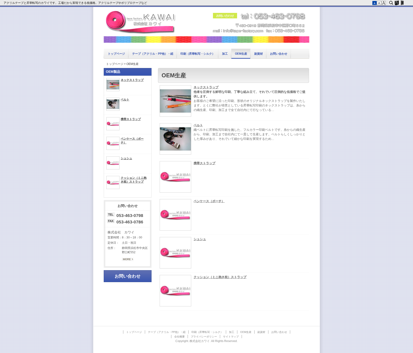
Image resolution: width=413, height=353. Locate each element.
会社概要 (179, 336)
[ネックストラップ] (175, 115)
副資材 (258, 53)
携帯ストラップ (204, 163)
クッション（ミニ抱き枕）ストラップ (220, 277)
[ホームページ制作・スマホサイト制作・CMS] (396, 3)
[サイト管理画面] (402, 3)
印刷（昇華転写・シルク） (197, 53)
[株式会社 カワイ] (206, 41)
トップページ (116, 53)
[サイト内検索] (391, 3)
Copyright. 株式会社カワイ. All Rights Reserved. (206, 341)
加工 (225, 53)
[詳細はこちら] (128, 260)
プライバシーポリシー (204, 336)
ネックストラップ (206, 87)
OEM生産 (241, 53)
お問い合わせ (278, 53)
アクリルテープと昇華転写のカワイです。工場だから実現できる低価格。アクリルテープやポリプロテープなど (76, 3)
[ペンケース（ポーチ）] (175, 229)
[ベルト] (175, 153)
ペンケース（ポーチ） (209, 201)
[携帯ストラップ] (175, 191)
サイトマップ (231, 336)
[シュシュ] (175, 267)
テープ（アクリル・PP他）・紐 (152, 53)
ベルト (198, 125)
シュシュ (200, 239)
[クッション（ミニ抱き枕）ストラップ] (175, 305)
